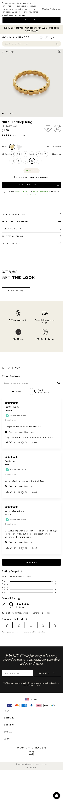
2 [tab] (6, 113)
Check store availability (39, 177)
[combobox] (30, 44)
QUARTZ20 (31, 30)
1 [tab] (2, 113)
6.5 (32, 154)
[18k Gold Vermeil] (12, 147)
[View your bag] (52, 37)
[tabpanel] (31, 83)
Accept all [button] (31, 20)
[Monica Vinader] (16, 37)
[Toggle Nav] (59, 37)
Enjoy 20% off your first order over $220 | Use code (31, 29)
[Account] (46, 37)
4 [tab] (13, 113)
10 (32, 160)
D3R (34, 767)
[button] (52, 9)
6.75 (38, 154)
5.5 (19, 154)
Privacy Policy (34, 685)
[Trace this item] (48, 128)
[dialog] (31, 12)
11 (38, 160)
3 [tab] (9, 113)
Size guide (56, 154)
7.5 (12, 160)
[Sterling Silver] (19, 147)
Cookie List (20, 15)
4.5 (12, 154)
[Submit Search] (57, 44)
